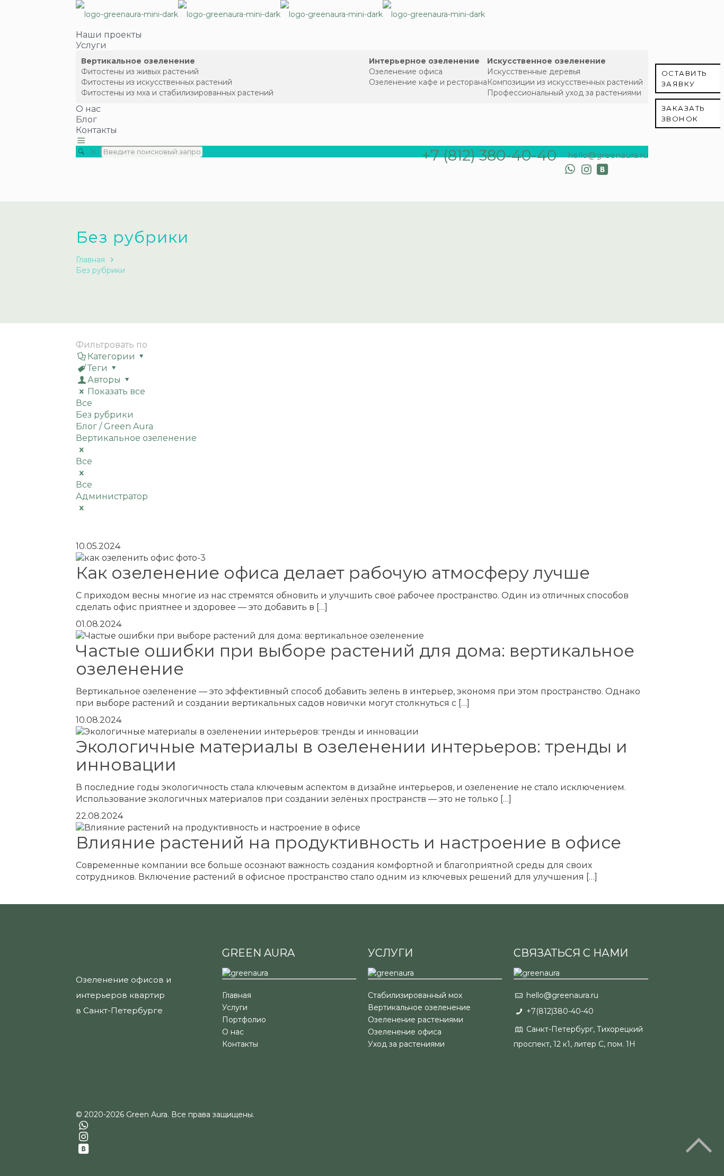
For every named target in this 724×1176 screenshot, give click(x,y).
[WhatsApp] (570, 169)
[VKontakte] (603, 169)
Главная (90, 259)
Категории (111, 356)
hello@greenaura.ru (608, 155)
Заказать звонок (683, 113)
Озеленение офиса (405, 1032)
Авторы (104, 380)
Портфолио (244, 1019)
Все (84, 403)
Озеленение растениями (415, 1019)
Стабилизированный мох (415, 995)
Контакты (240, 1044)
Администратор (112, 496)
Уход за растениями (406, 1044)
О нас (233, 1032)
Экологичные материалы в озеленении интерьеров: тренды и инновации (352, 755)
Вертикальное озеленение (136, 438)
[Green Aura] (280, 14)
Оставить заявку (684, 78)
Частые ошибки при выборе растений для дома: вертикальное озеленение (355, 659)
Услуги (235, 1007)
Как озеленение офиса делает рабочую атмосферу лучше (333, 572)
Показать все (116, 391)
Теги (97, 368)
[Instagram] (586, 169)
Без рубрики (100, 270)
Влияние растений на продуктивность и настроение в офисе (348, 842)
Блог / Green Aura (114, 426)
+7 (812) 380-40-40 (489, 155)
